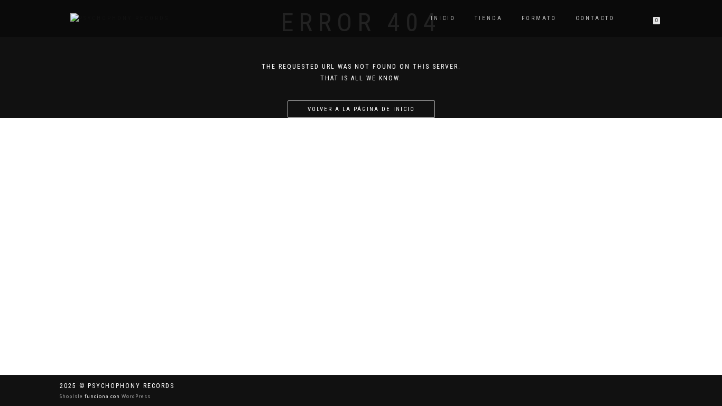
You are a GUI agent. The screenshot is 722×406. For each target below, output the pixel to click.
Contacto (595, 18)
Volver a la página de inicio (361, 109)
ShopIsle (72, 396)
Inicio (443, 18)
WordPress (135, 396)
